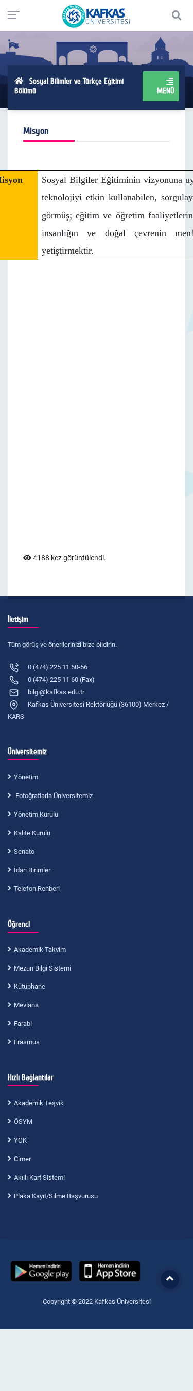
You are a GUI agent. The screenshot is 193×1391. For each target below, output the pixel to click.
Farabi (23, 1023)
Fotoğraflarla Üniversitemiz (53, 796)
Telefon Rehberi (37, 889)
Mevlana (26, 1005)
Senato (24, 851)
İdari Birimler (32, 870)
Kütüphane (29, 986)
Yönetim (26, 777)
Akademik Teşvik (39, 1103)
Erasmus (27, 1042)
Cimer (22, 1159)
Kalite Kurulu (32, 833)
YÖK (20, 1140)
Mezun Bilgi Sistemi (42, 968)
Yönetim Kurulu (36, 814)
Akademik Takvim (40, 950)
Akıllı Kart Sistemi (39, 1177)
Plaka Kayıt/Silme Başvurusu (56, 1196)
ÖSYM (23, 1122)
